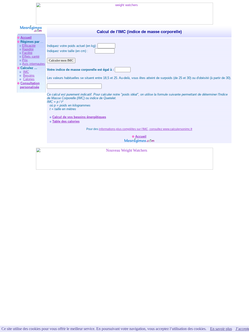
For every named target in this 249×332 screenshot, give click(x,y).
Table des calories (66, 121)
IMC (26, 72)
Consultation (30, 83)
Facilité (27, 53)
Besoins (29, 75)
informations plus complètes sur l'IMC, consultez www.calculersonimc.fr (145, 129)
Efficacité (29, 45)
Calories (29, 79)
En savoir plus (221, 329)
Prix (25, 60)
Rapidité (28, 49)
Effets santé (30, 56)
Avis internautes (33, 64)
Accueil (26, 37)
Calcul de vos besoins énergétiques (79, 117)
